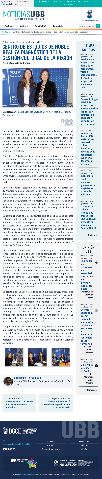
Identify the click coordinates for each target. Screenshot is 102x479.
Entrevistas (58, 26)
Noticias (24, 26)
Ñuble (55, 112)
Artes (16, 112)
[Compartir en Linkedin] (71, 121)
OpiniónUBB (40, 26)
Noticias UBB (83, 442)
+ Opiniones (91, 390)
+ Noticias (91, 235)
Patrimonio (64, 112)
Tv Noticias (50, 445)
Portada (8, 26)
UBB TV (84, 449)
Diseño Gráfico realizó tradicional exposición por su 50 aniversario (56, 404)
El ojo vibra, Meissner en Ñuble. (86, 368)
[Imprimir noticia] (71, 124)
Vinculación (8, 115)
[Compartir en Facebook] (63, 121)
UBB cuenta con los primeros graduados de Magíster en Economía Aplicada (88, 185)
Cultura (47, 112)
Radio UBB (83, 445)
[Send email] (67, 124)
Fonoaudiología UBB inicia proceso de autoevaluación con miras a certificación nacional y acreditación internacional (89, 112)
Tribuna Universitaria (51, 449)
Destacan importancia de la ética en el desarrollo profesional (19, 404)
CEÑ (22, 112)
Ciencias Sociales (33, 112)
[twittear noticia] (67, 121)
